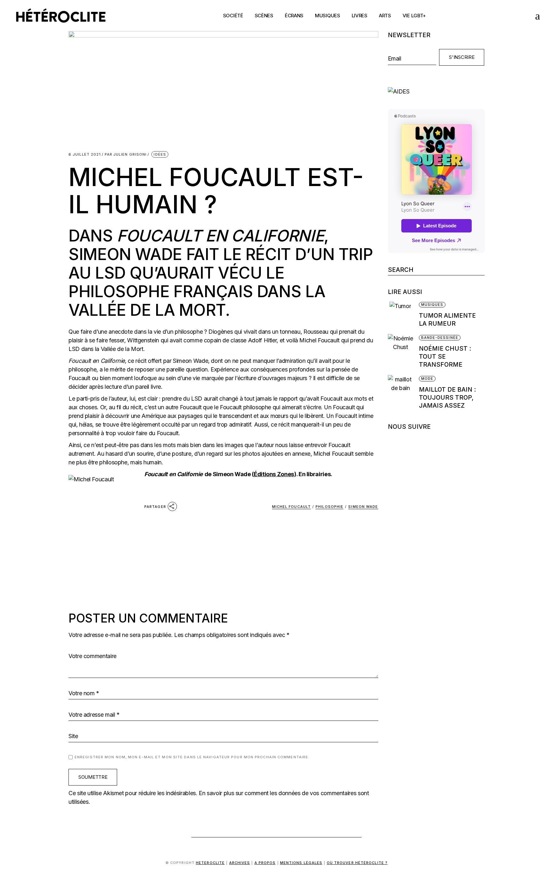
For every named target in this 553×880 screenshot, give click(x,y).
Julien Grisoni (126, 154)
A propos (265, 862)
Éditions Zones (274, 474)
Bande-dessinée (439, 337)
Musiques (432, 304)
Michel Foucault (291, 506)
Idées (160, 154)
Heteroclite (210, 862)
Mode (427, 378)
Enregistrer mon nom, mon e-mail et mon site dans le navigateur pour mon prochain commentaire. (192, 757)
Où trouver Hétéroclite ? (357, 862)
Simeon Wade (363, 506)
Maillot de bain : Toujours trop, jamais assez (447, 397)
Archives (239, 862)
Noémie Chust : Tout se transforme (445, 356)
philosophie (329, 506)
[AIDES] (436, 91)
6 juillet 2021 (84, 154)
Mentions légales (301, 862)
